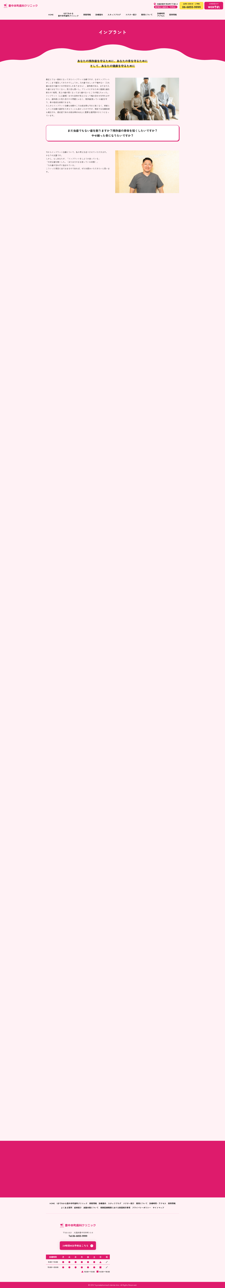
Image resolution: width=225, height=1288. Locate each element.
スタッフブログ (114, 14)
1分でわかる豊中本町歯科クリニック (68, 14)
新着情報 (87, 14)
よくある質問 (66, 1207)
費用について (146, 14)
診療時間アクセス (161, 14)
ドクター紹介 (131, 14)
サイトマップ (158, 1207)
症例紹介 (78, 1207)
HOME (50, 14)
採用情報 (173, 14)
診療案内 (99, 14)
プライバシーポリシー (141, 1207)
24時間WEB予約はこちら (75, 1245)
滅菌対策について (90, 1207)
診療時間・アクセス (157, 1203)
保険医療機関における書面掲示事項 (115, 1207)
